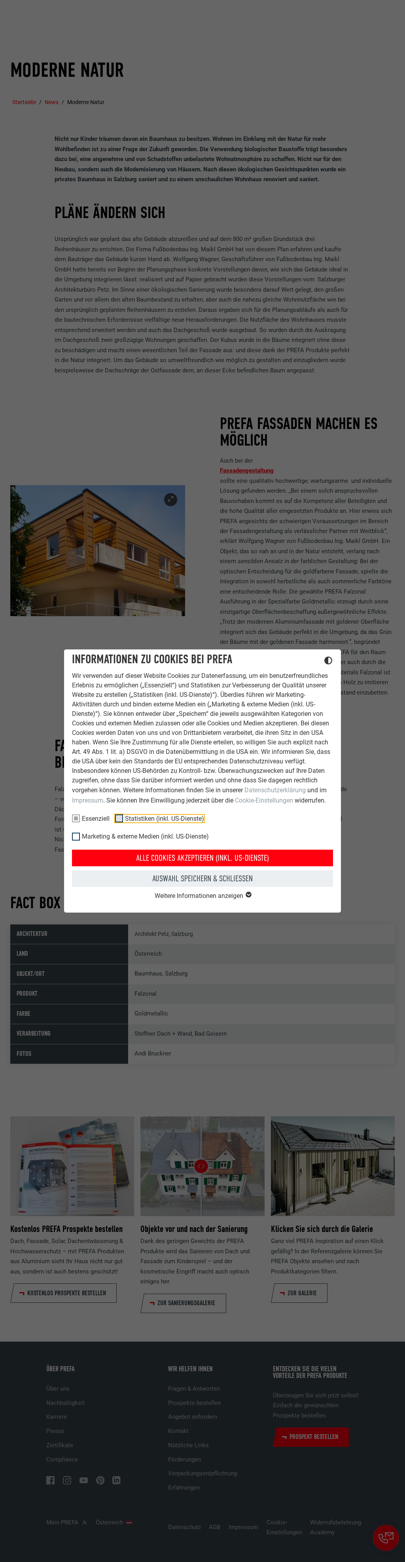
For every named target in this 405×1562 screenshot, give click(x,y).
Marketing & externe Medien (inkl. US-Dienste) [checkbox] (145, 836)
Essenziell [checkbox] (96, 818)
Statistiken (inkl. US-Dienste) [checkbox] (164, 818)
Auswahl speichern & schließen (202, 878)
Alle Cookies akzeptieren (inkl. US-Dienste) (202, 858)
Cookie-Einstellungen (264, 800)
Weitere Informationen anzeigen (200, 896)
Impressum (87, 800)
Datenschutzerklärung (275, 790)
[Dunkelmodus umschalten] (328, 661)
